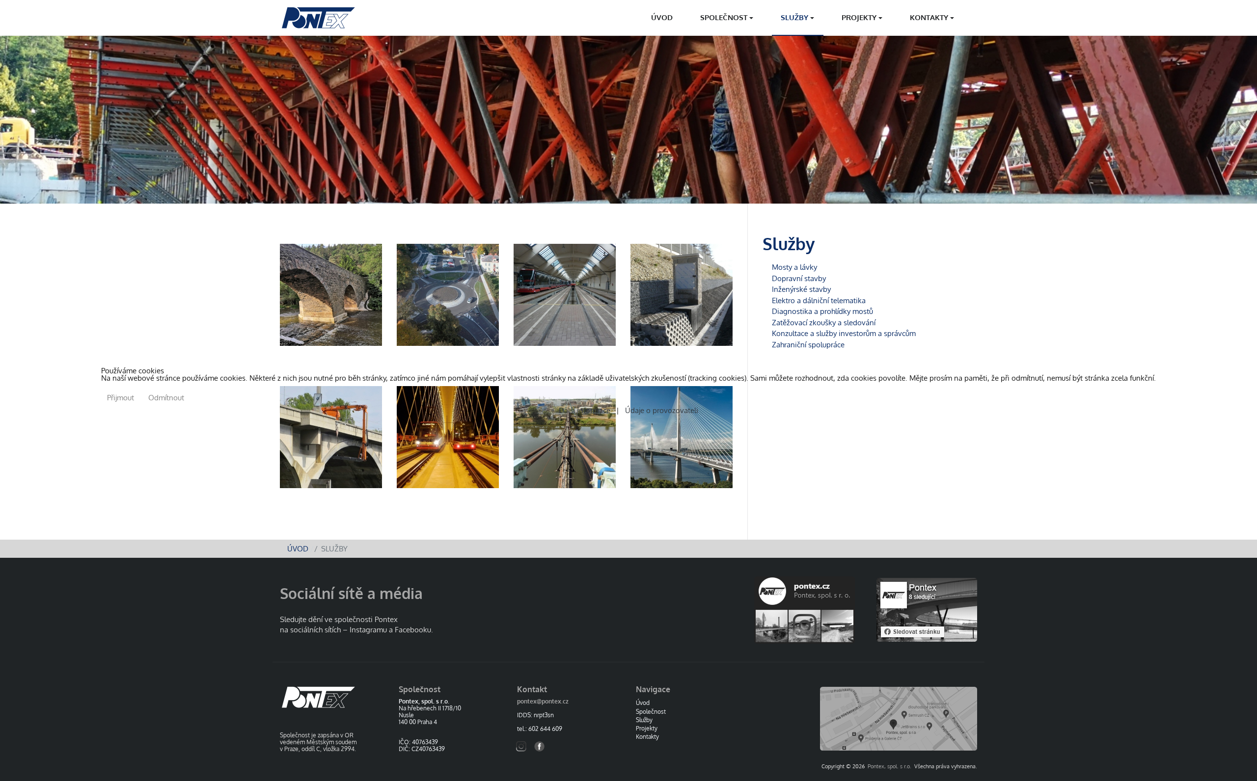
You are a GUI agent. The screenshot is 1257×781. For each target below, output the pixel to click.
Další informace (586, 410)
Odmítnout (166, 397)
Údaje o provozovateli (659, 410)
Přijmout (120, 397)
